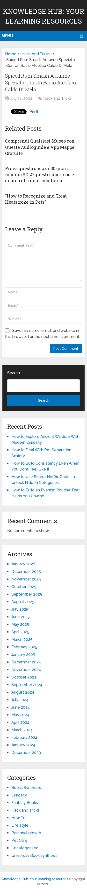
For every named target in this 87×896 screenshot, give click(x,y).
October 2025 (23, 586)
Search (13, 373)
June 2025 (20, 617)
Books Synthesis (26, 787)
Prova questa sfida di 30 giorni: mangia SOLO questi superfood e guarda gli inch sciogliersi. (39, 174)
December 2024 (26, 662)
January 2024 (23, 745)
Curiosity (19, 795)
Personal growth (26, 833)
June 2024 (20, 707)
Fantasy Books (24, 802)
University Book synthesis (34, 855)
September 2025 (26, 594)
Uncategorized (24, 848)
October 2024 (23, 677)
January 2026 (23, 564)
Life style (20, 825)
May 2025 (20, 624)
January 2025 (23, 654)
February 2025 (24, 647)
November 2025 (26, 579)
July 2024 (20, 699)
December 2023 (26, 752)
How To (18, 817)
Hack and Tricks (57, 98)
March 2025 (21, 639)
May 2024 (20, 715)
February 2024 (24, 737)
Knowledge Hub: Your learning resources (35, 879)
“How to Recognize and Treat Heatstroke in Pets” (36, 199)
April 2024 (20, 722)
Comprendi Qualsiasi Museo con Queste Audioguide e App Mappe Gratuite (40, 147)
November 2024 (26, 669)
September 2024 (26, 684)
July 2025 (19, 609)
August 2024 (22, 692)
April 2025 (20, 632)
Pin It (33, 111)
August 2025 (22, 601)
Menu (7, 36)
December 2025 (26, 571)
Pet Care (19, 840)
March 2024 (22, 730)
